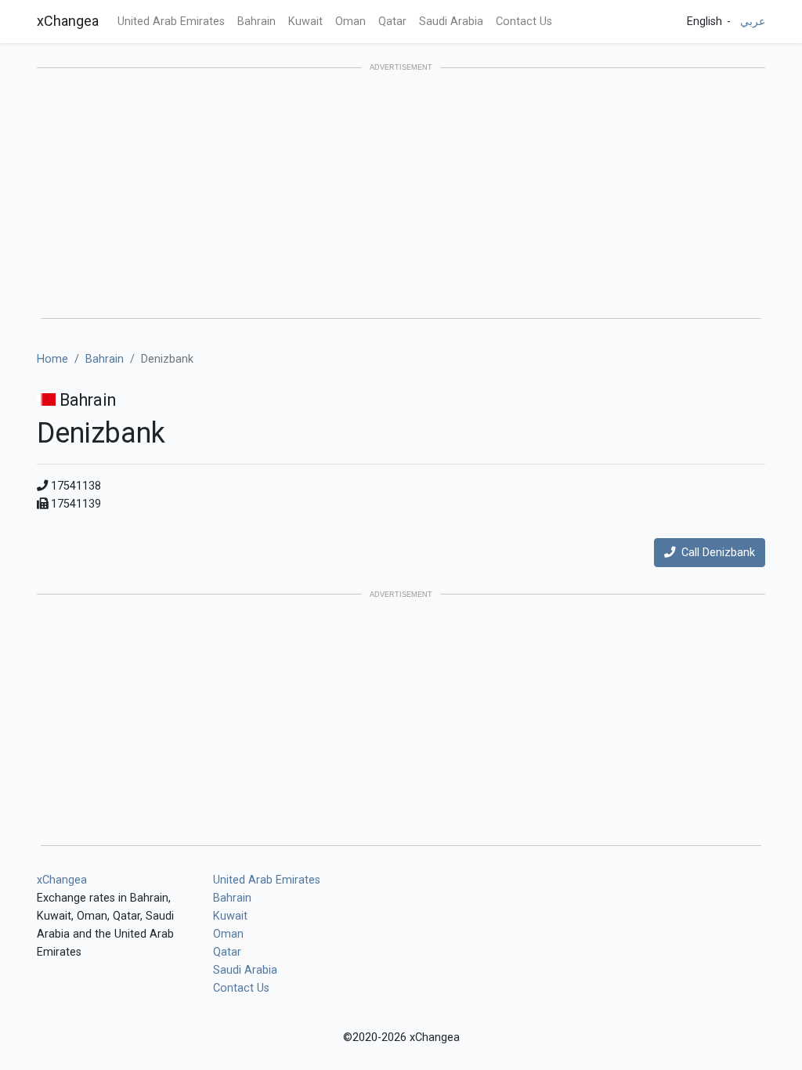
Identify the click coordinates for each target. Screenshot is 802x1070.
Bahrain (256, 21)
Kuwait (305, 21)
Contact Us (524, 21)
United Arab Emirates (171, 21)
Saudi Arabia (451, 21)
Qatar (392, 21)
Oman (350, 21)
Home (52, 359)
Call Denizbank (715, 552)
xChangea (68, 21)
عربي (752, 21)
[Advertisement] (401, 194)
